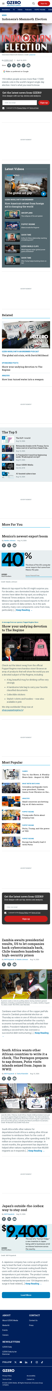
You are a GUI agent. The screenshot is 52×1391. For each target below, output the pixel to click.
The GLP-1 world (23, 438)
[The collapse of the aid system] (12, 214)
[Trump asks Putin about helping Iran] (11, 814)
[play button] (26, 38)
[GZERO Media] (19, 3)
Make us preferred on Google (17, 71)
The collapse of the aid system (32, 216)
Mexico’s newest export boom (25, 536)
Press (31, 1325)
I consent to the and (22, 108)
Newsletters (6, 10)
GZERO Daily (7, 1347)
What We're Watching (31, 783)
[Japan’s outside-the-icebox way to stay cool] (26, 1238)
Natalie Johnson (9, 540)
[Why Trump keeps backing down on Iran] (12, 260)
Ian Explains (27, 213)
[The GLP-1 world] (8, 439)
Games (25, 771)
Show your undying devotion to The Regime (24, 628)
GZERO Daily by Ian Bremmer (9, 1353)
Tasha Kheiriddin (22, 1074)
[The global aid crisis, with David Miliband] (26, 334)
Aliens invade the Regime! (30, 227)
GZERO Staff (8, 60)
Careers (5, 1335)
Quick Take (26, 235)
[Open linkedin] (26, 1362)
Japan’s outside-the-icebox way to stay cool (23, 1208)
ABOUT (6, 1315)
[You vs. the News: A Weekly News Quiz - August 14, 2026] (11, 774)
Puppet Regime (28, 224)
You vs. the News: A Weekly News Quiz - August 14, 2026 (35, 775)
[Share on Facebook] (9, 65)
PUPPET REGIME (40, 10)
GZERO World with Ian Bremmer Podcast (20, 352)
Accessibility (31, 1376)
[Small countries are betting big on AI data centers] (11, 801)
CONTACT (34, 1315)
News (4, 15)
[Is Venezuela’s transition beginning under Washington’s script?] (8, 457)
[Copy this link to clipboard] (24, 65)
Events (5, 1330)
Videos (20, 10)
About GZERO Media (24, 465)
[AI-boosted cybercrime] (8, 475)
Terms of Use (34, 108)
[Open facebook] (31, 1362)
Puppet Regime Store (30, 622)
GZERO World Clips (30, 246)
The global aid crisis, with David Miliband (25, 355)
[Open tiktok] (42, 1362)
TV (14, 10)
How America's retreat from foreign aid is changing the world (24, 205)
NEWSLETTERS (11, 1341)
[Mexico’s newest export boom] (26, 565)
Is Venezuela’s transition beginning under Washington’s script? (31, 456)
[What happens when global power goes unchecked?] (12, 248)
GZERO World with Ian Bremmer (19, 200)
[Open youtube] (20, 1362)
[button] (44, 3)
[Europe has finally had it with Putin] (11, 841)
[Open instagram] (36, 1362)
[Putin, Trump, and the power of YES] (11, 828)
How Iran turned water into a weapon (23, 379)
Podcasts (28, 10)
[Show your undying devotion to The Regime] (26, 647)
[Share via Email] (28, 65)
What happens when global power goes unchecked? (33, 250)
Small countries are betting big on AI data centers (35, 802)
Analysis (6, 376)
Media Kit (5, 1325)
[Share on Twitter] (14, 65)
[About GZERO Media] (8, 466)
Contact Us (33, 1320)
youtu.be (32, 55)
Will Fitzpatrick (9, 959)
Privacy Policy (21, 108)
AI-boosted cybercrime (26, 473)
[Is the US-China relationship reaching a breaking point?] (12, 237)
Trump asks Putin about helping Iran (33, 816)
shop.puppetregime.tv (12, 710)
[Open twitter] (15, 1362)
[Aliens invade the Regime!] (12, 225)
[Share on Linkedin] (19, 65)
